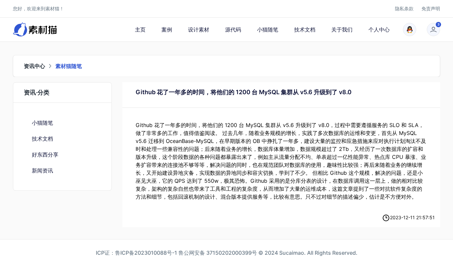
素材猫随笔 (68, 66)
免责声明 (430, 8)
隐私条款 (404, 8)
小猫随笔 (267, 29)
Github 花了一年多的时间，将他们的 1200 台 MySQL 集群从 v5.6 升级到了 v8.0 (244, 92)
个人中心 (379, 29)
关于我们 (342, 29)
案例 (167, 29)
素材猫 (52, 8)
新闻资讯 (42, 170)
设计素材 (198, 29)
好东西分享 (45, 154)
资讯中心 (34, 66)
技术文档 (304, 29)
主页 (140, 29)
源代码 (233, 29)
